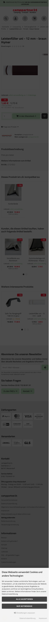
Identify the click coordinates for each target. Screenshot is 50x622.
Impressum (43, 618)
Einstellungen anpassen (25, 613)
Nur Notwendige (24, 606)
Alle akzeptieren (24, 599)
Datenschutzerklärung (27, 618)
